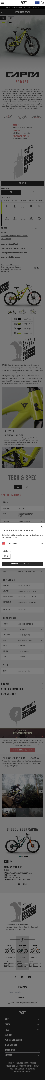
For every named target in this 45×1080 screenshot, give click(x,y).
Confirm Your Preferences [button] (22, 564)
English (6, 556)
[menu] (2, 2)
